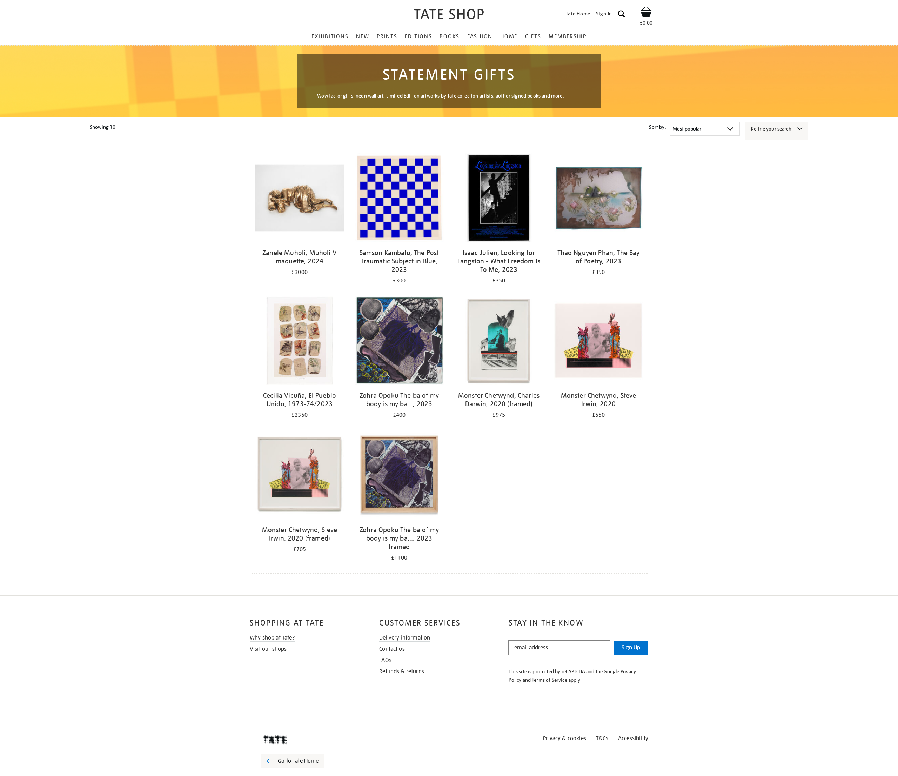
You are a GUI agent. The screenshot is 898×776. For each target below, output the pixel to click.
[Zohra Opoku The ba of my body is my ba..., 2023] (399, 342)
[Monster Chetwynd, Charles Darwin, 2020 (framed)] (498, 342)
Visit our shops (268, 649)
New (362, 36)
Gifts (533, 36)
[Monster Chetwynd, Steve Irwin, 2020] (598, 342)
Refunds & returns (401, 671)
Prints (387, 36)
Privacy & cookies (564, 738)
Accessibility (633, 738)
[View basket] (646, 13)
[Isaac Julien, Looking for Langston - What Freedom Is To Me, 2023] (498, 199)
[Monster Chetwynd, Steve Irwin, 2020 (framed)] (299, 476)
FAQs (385, 660)
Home (508, 36)
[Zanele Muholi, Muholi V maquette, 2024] (299, 199)
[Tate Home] (305, 739)
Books (450, 36)
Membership (568, 36)
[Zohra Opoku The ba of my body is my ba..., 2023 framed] (399, 476)
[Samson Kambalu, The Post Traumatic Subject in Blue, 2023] (399, 199)
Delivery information (404, 637)
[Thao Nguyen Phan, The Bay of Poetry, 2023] (598, 199)
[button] (621, 15)
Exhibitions (329, 36)
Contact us (392, 649)
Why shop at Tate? (272, 637)
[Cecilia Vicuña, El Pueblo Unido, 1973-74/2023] (299, 342)
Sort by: (657, 127)
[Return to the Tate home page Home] (449, 15)
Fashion (479, 36)
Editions (418, 36)
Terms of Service (549, 680)
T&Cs (602, 738)
